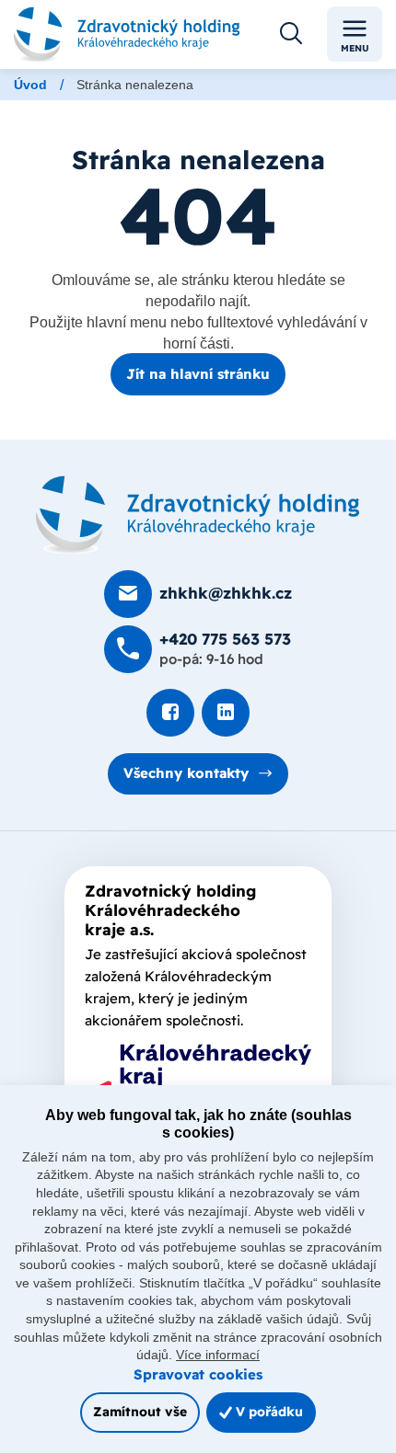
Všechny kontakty (186, 773)
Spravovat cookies (198, 1374)
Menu (355, 48)
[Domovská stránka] (198, 515)
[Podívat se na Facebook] (170, 713)
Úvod (30, 84)
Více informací (218, 1354)
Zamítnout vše (140, 1411)
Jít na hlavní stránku (198, 374)
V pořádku (267, 1411)
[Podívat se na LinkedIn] (226, 713)
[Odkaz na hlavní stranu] (127, 34)
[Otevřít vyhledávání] (291, 34)
